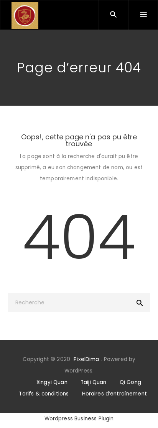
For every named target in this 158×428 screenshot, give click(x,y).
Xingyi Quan (51, 382)
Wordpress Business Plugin (79, 418)
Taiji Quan (94, 382)
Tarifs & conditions (44, 393)
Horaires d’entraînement (114, 393)
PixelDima (86, 359)
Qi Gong (130, 382)
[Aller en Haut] (143, 410)
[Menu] (143, 15)
